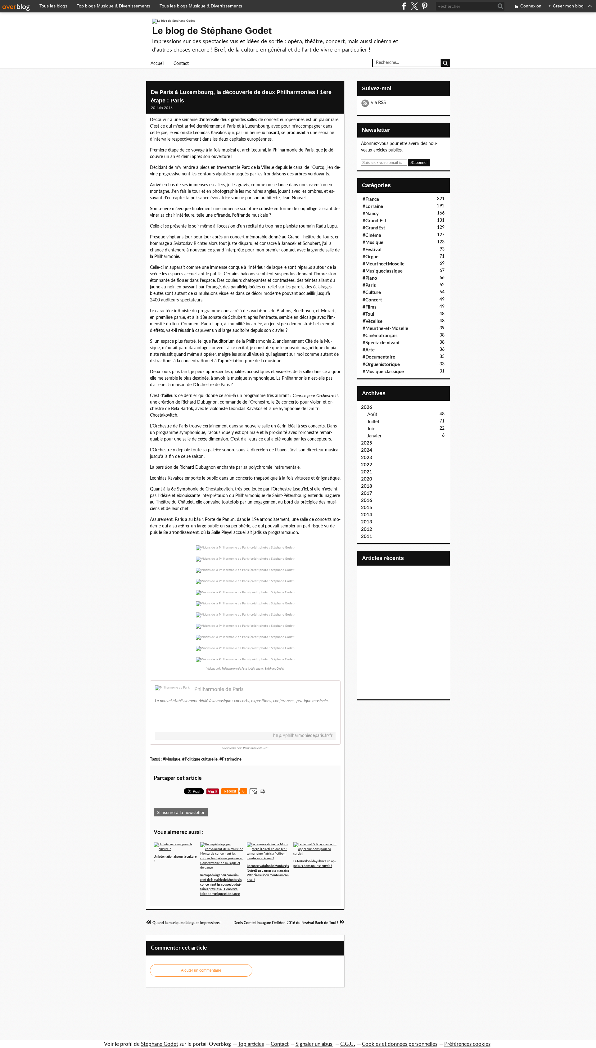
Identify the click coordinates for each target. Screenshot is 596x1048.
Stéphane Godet (159, 1044)
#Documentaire (379, 357)
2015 (366, 507)
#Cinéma (372, 235)
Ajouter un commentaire (201, 970)
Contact (181, 63)
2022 (366, 465)
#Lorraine (373, 206)
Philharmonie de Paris (218, 689)
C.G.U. (347, 1044)
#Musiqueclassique (383, 271)
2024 (366, 450)
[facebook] (404, 6)
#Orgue (370, 257)
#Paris (369, 285)
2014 (366, 515)
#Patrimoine (230, 759)
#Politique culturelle (200, 759)
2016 (366, 500)
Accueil (157, 63)
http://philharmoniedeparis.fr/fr (302, 736)
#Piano (370, 278)
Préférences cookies (467, 1044)
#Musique (171, 759)
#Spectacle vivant (381, 343)
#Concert (372, 300)
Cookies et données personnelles (399, 1044)
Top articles (251, 1044)
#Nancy (371, 213)
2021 (366, 472)
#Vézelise (372, 321)
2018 (366, 486)
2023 (366, 457)
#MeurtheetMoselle (383, 264)
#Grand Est (374, 221)
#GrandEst (374, 228)
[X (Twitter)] (414, 6)
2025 (366, 443)
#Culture (372, 292)
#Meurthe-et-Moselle (385, 328)
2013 (366, 522)
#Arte (369, 350)
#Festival (372, 249)
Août (372, 414)
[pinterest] (424, 6)
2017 (366, 493)
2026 (366, 407)
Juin (371, 429)
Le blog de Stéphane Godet (212, 30)
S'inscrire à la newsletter (181, 812)
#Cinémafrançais (380, 335)
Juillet (373, 421)
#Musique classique (383, 371)
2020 (366, 479)
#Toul (368, 314)
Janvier (374, 436)
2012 (366, 529)
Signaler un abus (314, 1044)
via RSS (378, 102)
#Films (370, 307)
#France (371, 199)
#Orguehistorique (381, 364)
